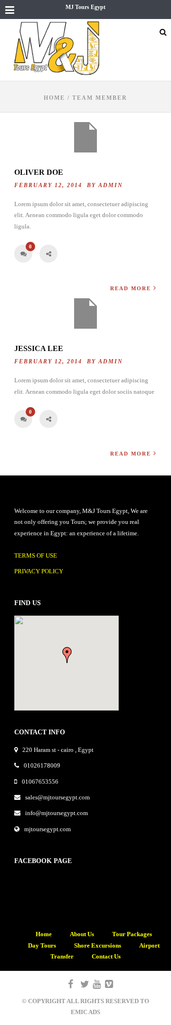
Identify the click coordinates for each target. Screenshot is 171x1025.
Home (54, 98)
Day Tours (42, 945)
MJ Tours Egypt (85, 7)
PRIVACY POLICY (38, 571)
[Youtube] (92, 984)
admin (110, 185)
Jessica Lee (38, 348)
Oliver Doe (38, 172)
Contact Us (106, 956)
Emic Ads (85, 1012)
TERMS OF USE (35, 555)
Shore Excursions (97, 945)
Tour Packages (132, 934)
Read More (130, 288)
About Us (82, 934)
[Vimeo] (105, 984)
